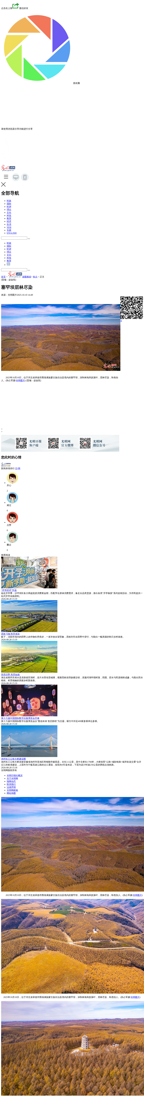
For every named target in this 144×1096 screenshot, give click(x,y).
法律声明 (11, 787)
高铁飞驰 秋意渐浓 (10, 634)
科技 (9, 215)
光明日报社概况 (14, 775)
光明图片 (20, 380)
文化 (9, 212)
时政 (9, 201)
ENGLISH (12, 233)
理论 (9, 209)
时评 (9, 206)
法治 (9, 227)
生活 (9, 224)
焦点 (35, 277)
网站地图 (11, 793)
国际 (9, 203)
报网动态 (11, 781)
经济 (9, 221)
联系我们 (11, 784)
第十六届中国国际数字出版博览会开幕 (20, 718)
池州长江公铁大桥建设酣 (13, 759)
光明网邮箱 (12, 790)
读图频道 (26, 277)
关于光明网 (12, 778)
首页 (3, 277)
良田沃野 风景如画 (10, 674)
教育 (9, 218)
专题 (9, 230)
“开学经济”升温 (9, 590)
